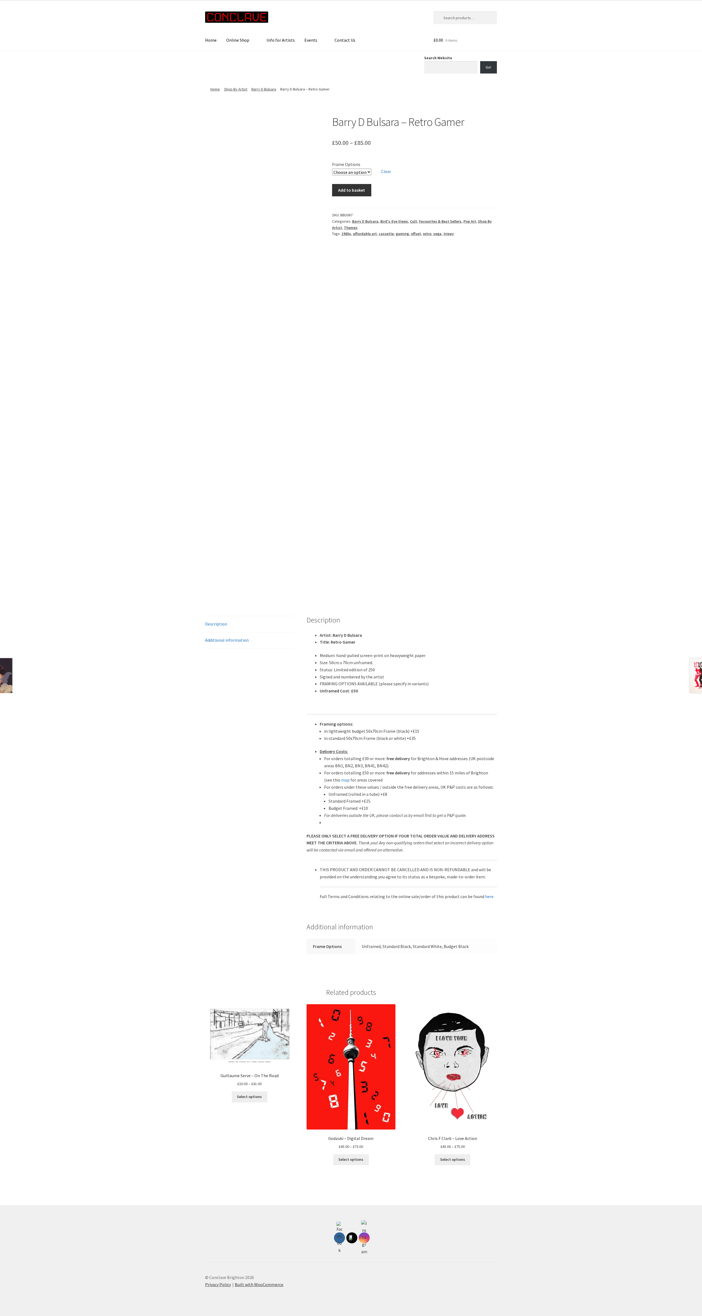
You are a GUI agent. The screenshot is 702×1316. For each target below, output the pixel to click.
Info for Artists (281, 40)
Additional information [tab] (227, 640)
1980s (346, 233)
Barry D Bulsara (263, 89)
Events (310, 40)
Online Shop (237, 40)
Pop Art (469, 221)
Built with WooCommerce (259, 1284)
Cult (413, 221)
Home (211, 40)
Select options (249, 1096)
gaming (402, 233)
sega (437, 233)
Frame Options (346, 164)
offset (416, 233)
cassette (386, 233)
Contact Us (345, 40)
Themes (351, 227)
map (345, 780)
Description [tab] (216, 624)
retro (427, 233)
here (489, 896)
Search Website (438, 57)
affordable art (365, 233)
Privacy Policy (218, 1284)
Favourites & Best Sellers (440, 221)
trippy (448, 233)
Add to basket (351, 190)
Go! (488, 67)
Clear (386, 171)
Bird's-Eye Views (394, 221)
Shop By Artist (235, 89)
